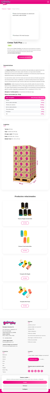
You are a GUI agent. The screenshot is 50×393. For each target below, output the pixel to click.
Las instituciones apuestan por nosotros (37, 335)
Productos (4, 8)
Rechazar (25, 385)
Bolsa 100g (5, 369)
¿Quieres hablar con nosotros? (34, 327)
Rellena (4, 357)
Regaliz (9, 8)
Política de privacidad (32, 339)
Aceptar (25, 382)
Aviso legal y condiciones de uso (35, 337)
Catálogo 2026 (31, 329)
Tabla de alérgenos (32, 331)
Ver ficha (25, 222)
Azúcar (4, 359)
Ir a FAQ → (42, 359)
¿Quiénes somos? (32, 324)
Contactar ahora (33, 359)
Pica (3, 363)
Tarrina (4, 372)
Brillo (4, 361)
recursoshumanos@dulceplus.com (10, 346)
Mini (3, 365)
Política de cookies (32, 342)
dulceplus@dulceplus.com (8, 342)
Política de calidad (32, 333)
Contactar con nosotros (25, 57)
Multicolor (5, 354)
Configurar (25, 389)
